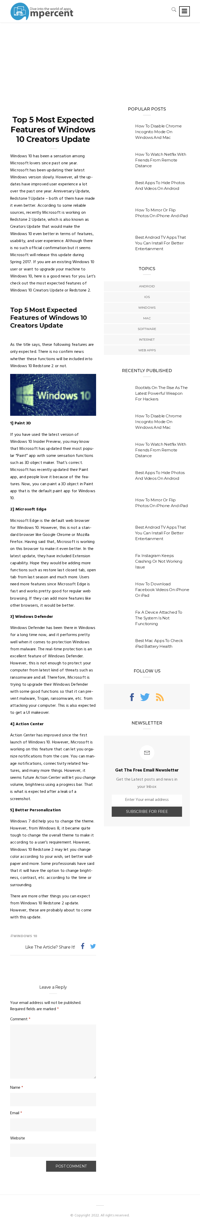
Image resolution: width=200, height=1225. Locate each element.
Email (16, 1113)
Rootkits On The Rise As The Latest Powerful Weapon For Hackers (161, 393)
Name (16, 1088)
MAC (147, 318)
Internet (147, 339)
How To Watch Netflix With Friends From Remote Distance (160, 160)
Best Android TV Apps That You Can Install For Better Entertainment (160, 243)
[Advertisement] (100, 61)
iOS (147, 297)
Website (17, 1138)
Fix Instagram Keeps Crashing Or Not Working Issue (158, 561)
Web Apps (147, 350)
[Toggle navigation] (184, 11)
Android (147, 286)
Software (147, 329)
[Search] (174, 9)
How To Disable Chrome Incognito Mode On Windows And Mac (158, 132)
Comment (20, 1019)
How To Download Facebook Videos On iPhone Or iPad (162, 589)
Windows (146, 307)
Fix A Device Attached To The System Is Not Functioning (158, 618)
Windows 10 (25, 936)
